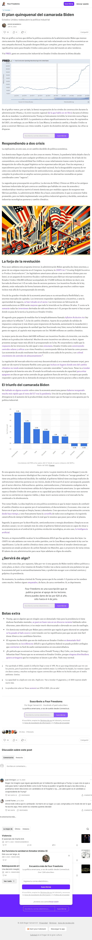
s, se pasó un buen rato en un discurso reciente (51, 622)
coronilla (48, 513)
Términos (53, 923)
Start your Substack (37, 929)
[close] (69, 856)
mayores (34, 305)
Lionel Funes (10, 800)
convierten (15, 647)
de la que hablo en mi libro (60, 112)
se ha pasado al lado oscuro (18, 633)
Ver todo (8, 881)
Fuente (51, 465)
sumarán (6, 308)
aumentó (33, 688)
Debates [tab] (26, 829)
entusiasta (47, 346)
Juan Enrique (10, 779)
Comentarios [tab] (8, 757)
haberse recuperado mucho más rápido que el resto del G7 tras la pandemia (43, 392)
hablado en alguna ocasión (17, 390)
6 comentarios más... (8, 817)
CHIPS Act (60, 270)
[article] (46, 840)
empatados (32, 582)
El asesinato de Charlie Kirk (13, 839)
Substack (33, 935)
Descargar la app (58, 929)
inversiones (23, 308)
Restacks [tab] (19, 757)
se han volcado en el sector (36, 302)
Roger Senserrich (14, 24)
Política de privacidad (61, 895)
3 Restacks (30, 732)
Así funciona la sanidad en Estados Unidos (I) (25, 851)
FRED (8, 53)
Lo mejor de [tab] (7, 829)
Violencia (6, 835)
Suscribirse (69, 4)
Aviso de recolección (66, 923)
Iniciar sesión (83, 4)
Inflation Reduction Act (75, 317)
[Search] (87, 829)
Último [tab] (17, 829)
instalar (86, 368)
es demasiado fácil (72, 640)
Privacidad (43, 923)
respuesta (6, 346)
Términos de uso (46, 892)
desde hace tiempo (10, 513)
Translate (7, 10)
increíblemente (27, 643)
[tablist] (13, 757)
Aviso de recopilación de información (37, 895)
